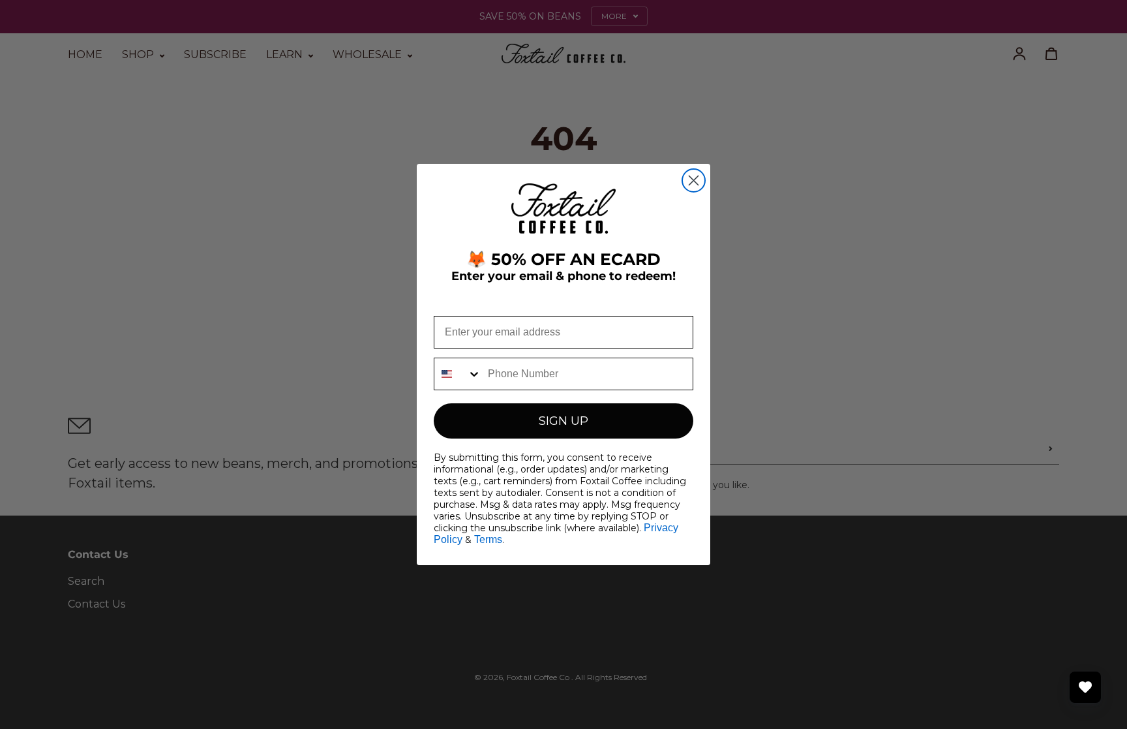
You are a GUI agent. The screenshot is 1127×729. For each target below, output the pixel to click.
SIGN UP (563, 421)
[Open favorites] (1085, 687)
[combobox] (457, 374)
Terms (488, 539)
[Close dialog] (693, 180)
